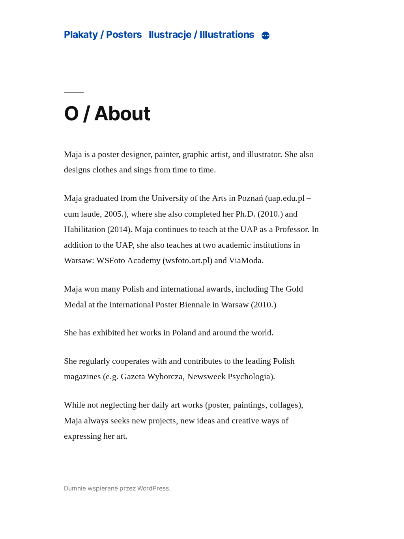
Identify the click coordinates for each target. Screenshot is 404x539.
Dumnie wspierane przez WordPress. (117, 488)
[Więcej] (265, 35)
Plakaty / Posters (103, 34)
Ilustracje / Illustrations (201, 34)
